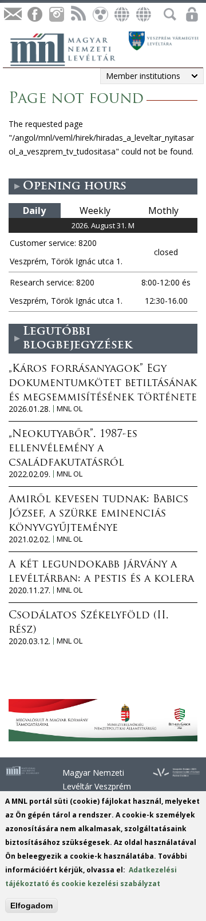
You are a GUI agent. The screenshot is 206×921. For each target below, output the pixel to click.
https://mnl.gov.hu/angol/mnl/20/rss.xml (77, 14)
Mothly (163, 210)
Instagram (56, 14)
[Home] (69, 48)
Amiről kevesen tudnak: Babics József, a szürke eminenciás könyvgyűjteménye (98, 514)
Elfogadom (31, 905)
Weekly (95, 210)
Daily (34, 210)
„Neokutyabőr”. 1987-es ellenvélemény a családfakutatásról (73, 449)
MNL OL (69, 408)
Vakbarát (99, 14)
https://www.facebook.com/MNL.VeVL (34, 14)
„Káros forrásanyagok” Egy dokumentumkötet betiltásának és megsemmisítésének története (103, 383)
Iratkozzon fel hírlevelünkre (12, 14)
